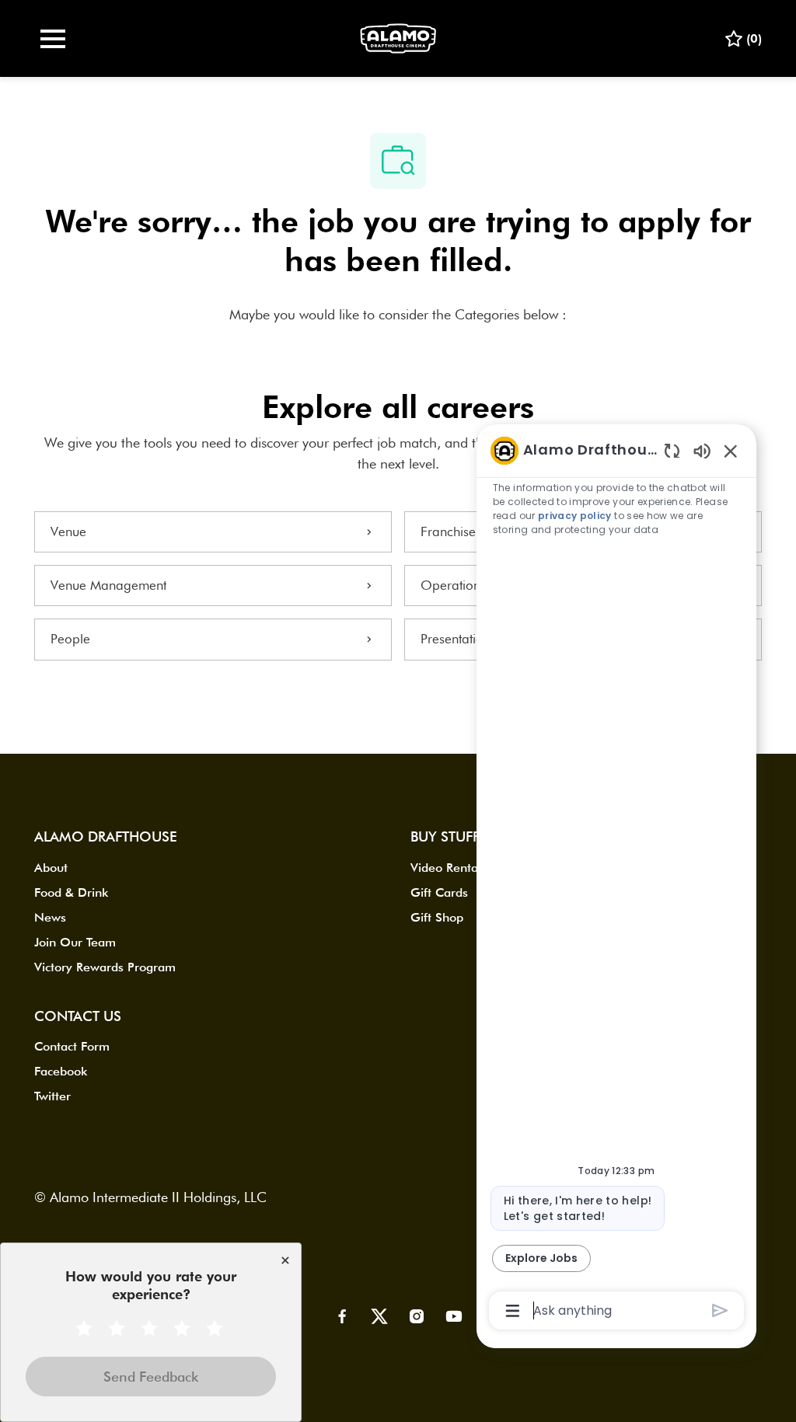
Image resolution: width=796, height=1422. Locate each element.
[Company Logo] (398, 37)
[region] (616, 879)
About (51, 867)
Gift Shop (436, 917)
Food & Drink (71, 892)
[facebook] (342, 1316)
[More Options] (512, 1311)
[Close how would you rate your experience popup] (285, 1260)
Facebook (60, 1071)
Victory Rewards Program (105, 967)
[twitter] (379, 1316)
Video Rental (445, 867)
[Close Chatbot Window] (731, 451)
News (50, 917)
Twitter (52, 1096)
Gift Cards (439, 892)
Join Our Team (75, 942)
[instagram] (416, 1316)
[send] (720, 1310)
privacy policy (575, 515)
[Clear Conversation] (672, 450)
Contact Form (72, 1046)
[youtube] (454, 1316)
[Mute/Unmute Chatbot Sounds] (702, 450)
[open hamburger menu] (53, 39)
